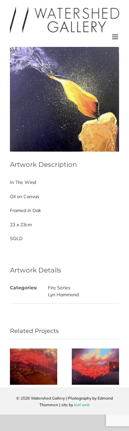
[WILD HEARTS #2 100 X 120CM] (33, 351)
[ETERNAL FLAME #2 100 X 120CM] (95, 351)
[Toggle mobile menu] (115, 36)
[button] (15, 367)
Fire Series (59, 288)
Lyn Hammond (63, 295)
